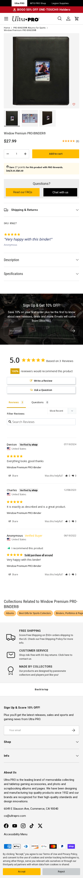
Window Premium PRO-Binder (24, 467)
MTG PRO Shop (38, 3)
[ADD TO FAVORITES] (74, 104)
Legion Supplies (60, 3)
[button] (77, 18)
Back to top (41, 689)
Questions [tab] (37, 402)
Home (7, 28)
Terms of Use (50, 854)
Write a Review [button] (43, 380)
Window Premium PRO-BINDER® (20, 30)
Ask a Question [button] (43, 390)
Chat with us (60, 192)
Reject (61, 871)
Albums (10, 613)
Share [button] (14, 475)
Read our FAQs (26, 192)
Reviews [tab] (14, 402)
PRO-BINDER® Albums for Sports (29, 28)
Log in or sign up (14, 170)
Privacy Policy (70, 854)
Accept (21, 871)
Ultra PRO (19, 3)
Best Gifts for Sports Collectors (35, 613)
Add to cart (55, 153)
